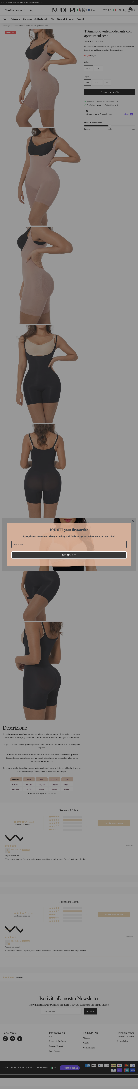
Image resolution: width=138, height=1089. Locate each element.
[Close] (133, 521)
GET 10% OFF (69, 555)
